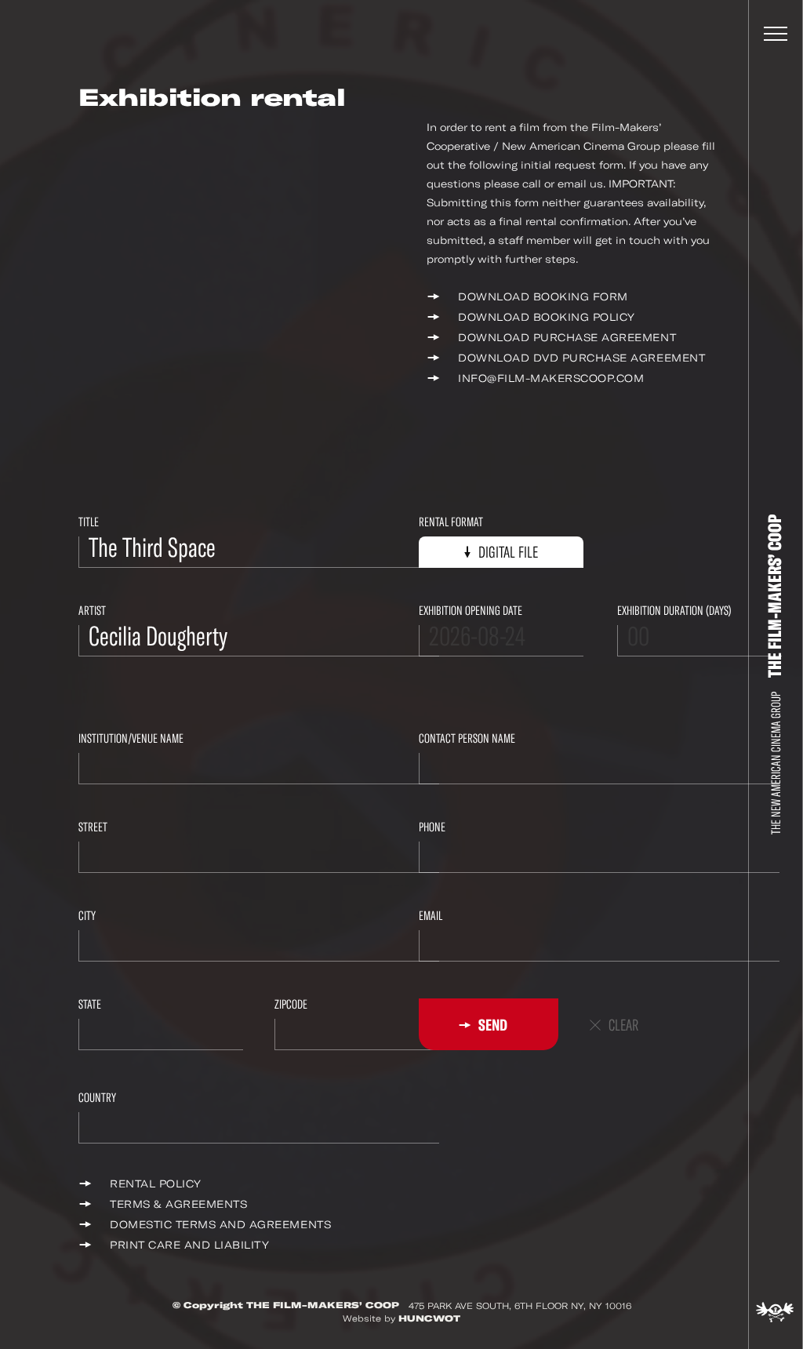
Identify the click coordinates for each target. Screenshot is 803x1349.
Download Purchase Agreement (567, 338)
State (89, 1004)
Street (92, 827)
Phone (432, 827)
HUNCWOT (429, 1318)
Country (97, 1097)
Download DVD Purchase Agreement (581, 358)
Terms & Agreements (178, 1204)
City (87, 915)
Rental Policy (156, 1184)
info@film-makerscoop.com (551, 378)
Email (430, 915)
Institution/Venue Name (130, 738)
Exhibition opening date (470, 610)
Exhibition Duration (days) (674, 610)
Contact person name (467, 738)
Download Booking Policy (546, 317)
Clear (623, 1025)
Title (88, 522)
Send (491, 1025)
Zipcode (290, 1004)
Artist (92, 610)
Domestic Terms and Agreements (220, 1225)
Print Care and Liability (189, 1245)
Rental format (451, 522)
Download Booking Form (543, 297)
